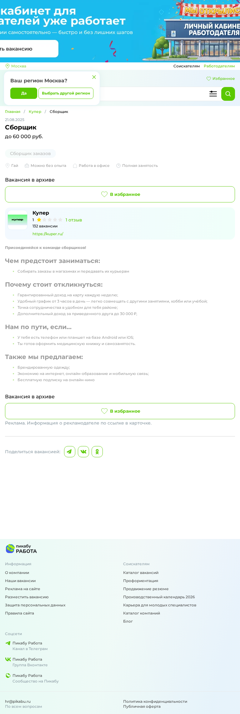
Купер (35, 111)
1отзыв (74, 220)
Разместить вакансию (27, 597)
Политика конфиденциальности (155, 701)
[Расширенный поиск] (213, 94)
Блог (128, 621)
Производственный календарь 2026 (159, 597)
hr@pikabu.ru (18, 701)
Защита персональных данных (35, 605)
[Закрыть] (94, 77)
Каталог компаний (141, 613)
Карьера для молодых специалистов (159, 605)
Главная (12, 111)
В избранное (125, 194)
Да (24, 93)
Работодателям (219, 66)
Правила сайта (19, 613)
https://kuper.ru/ (47, 233)
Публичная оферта (142, 706)
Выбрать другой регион (66, 93)
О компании (17, 572)
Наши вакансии (20, 580)
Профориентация (140, 580)
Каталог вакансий (140, 572)
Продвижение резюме (146, 588)
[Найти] (228, 94)
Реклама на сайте (22, 588)
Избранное (223, 78)
